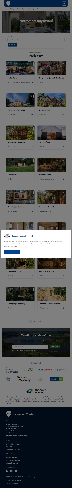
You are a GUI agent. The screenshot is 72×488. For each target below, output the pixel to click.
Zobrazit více (25, 252)
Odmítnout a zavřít (36, 252)
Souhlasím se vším (12, 252)
